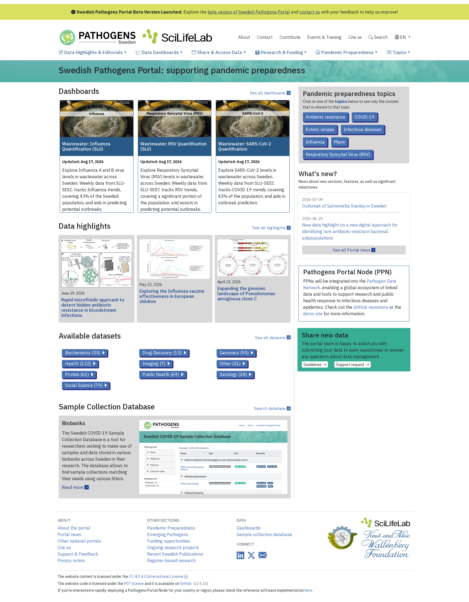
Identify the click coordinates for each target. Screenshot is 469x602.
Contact (264, 37)
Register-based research (171, 560)
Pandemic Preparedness (347, 52)
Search (380, 37)
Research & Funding (281, 52)
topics (341, 101)
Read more (73, 487)
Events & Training (324, 37)
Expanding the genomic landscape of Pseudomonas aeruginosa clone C (246, 293)
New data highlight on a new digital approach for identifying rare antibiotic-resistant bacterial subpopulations (350, 231)
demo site (312, 313)
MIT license (134, 583)
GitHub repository (370, 307)
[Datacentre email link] (261, 555)
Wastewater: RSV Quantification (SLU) (173, 146)
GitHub (194, 583)
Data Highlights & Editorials (93, 52)
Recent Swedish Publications (175, 554)
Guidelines (312, 364)
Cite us (355, 37)
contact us (309, 12)
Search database (270, 408)
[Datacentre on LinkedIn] (240, 555)
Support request (350, 364)
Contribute (290, 37)
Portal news (69, 534)
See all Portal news (352, 250)
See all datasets (271, 337)
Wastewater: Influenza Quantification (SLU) (86, 146)
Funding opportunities (168, 541)
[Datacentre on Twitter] (250, 555)
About (244, 37)
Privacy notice (71, 560)
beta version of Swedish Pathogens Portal (249, 12)
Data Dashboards (160, 52)
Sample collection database (264, 534)
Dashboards (249, 528)
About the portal (74, 528)
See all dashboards (268, 92)
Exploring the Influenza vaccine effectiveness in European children (172, 296)
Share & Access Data (219, 52)
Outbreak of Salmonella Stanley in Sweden (344, 206)
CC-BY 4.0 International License (156, 576)
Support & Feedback (78, 554)
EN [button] (403, 37)
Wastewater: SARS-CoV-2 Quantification (244, 146)
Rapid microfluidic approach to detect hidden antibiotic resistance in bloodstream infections (92, 307)
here (308, 590)
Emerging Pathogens (167, 534)
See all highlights (269, 227)
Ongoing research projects (173, 547)
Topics (399, 52)
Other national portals (79, 541)
